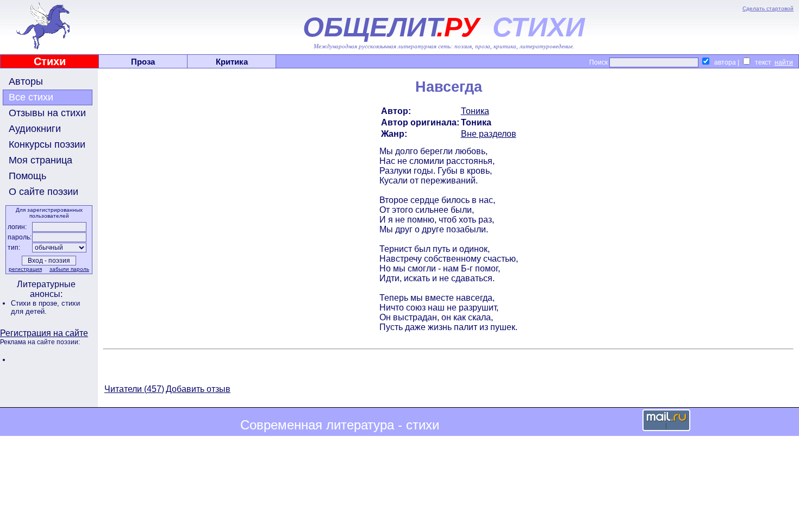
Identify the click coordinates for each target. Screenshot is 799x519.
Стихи (50, 61)
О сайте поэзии (43, 191)
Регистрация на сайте (44, 333)
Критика (232, 61)
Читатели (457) (134, 389)
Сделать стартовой (768, 8)
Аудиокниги (35, 128)
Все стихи (31, 97)
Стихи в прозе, (36, 303)
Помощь (27, 175)
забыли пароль (69, 269)
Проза (143, 61)
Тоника (475, 111)
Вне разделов (488, 133)
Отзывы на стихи (47, 112)
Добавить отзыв (198, 389)
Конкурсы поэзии (47, 144)
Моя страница (40, 160)
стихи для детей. (45, 307)
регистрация (25, 269)
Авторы (26, 81)
